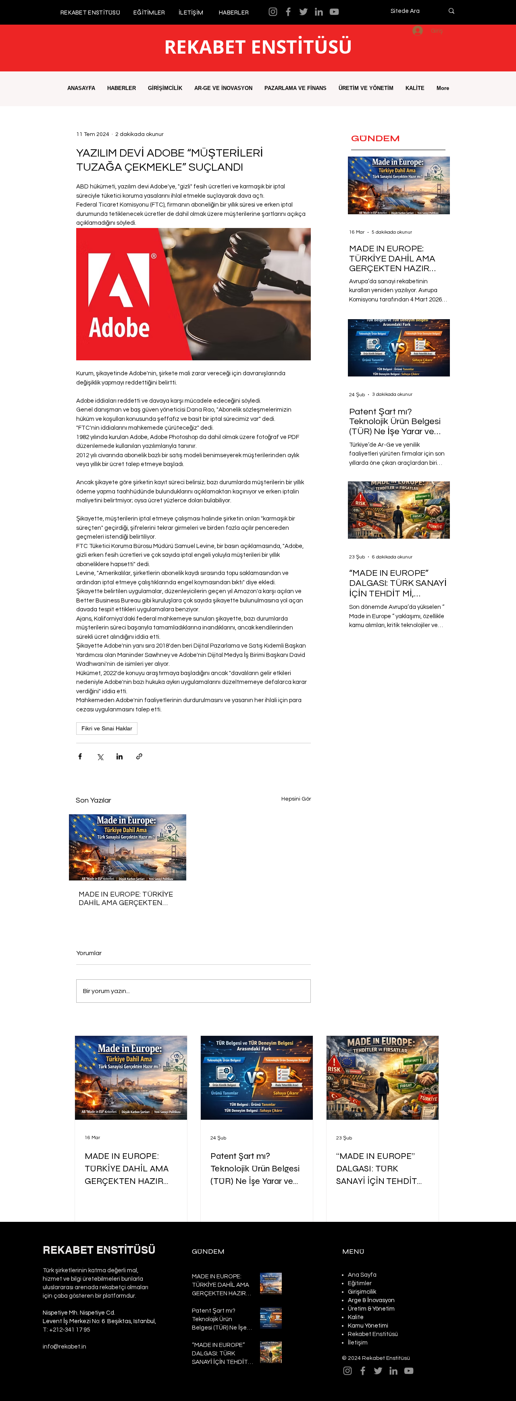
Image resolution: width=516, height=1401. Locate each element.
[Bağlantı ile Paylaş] (139, 756)
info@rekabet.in (64, 1347)
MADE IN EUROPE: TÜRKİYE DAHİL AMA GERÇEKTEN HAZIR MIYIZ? (126, 899)
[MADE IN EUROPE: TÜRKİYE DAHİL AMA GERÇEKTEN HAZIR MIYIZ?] (127, 847)
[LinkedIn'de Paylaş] (119, 756)
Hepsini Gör (296, 799)
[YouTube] (408, 1370)
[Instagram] (347, 1370)
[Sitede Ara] (451, 11)
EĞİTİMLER (149, 12)
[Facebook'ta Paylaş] (80, 756)
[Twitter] (303, 11)
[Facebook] (288, 11)
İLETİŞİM (191, 12)
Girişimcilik (362, 1292)
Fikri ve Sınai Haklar (106, 728)
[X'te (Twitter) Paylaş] (100, 756)
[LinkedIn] (319, 11)
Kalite (356, 1317)
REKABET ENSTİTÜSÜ (90, 12)
